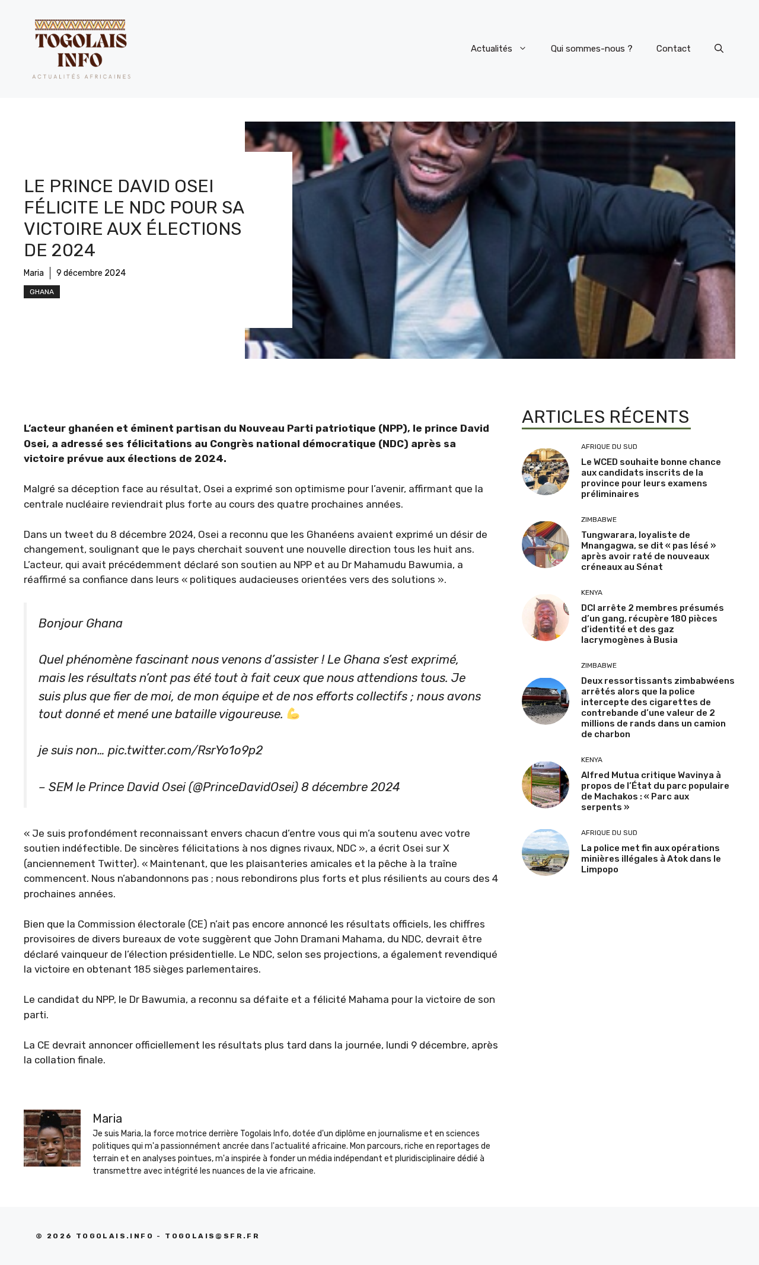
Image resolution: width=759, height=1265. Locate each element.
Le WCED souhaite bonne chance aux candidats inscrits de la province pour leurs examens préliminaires (651, 478)
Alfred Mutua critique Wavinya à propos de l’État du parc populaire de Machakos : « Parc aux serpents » (655, 791)
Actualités (491, 48)
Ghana (42, 292)
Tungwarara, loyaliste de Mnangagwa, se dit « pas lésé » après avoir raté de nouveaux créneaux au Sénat (648, 551)
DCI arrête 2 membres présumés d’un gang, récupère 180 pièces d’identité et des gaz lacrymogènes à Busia (652, 624)
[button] (719, 48)
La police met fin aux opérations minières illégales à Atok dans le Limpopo (651, 859)
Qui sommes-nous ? (592, 48)
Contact (673, 48)
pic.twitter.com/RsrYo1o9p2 (185, 750)
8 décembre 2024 (350, 787)
